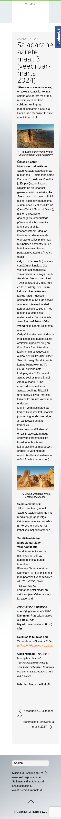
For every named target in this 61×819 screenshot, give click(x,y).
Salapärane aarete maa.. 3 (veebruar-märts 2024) (35, 62)
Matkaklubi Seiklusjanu (28, 811)
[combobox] (30, 763)
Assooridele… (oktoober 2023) (35, 713)
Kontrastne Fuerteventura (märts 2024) (38, 724)
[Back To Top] (30, 801)
